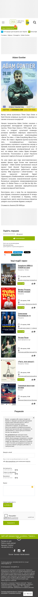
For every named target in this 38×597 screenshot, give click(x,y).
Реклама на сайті (6, 541)
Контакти (17, 554)
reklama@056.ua (6, 563)
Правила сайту (22, 591)
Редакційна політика (14, 593)
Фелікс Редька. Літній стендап (24, 291)
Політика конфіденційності (9, 591)
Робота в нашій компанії (8, 543)
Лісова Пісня (23, 338)
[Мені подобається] (32, 283)
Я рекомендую (20, 238)
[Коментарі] (34, 283)
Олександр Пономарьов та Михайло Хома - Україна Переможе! (26, 317)
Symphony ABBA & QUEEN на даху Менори (25, 268)
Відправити (11, 523)
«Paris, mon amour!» (26, 362)
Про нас (11, 554)
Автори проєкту (24, 554)
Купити (20, 283)
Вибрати (9, 505)
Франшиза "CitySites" (7, 545)
